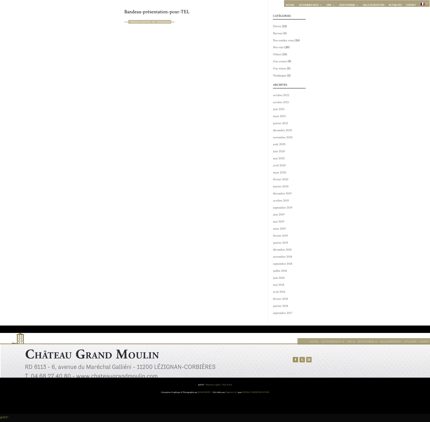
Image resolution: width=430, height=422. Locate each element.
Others (277, 54)
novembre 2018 (282, 257)
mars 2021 (279, 116)
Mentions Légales (213, 384)
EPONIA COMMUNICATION (256, 392)
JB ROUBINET (204, 392)
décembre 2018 (282, 250)
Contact (411, 5)
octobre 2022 (281, 95)
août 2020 (279, 144)
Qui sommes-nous (308, 5)
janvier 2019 (280, 243)
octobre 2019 (281, 200)
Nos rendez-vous (283, 40)
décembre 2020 (282, 130)
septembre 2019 (282, 208)
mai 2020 (279, 158)
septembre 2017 (282, 313)
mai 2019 (278, 221)
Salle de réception (373, 5)
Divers (277, 26)
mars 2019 (279, 229)
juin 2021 (279, 109)
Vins (328, 5)
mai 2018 (278, 285)
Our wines (279, 68)
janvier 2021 (280, 123)
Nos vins (278, 47)
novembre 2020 (283, 137)
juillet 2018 (280, 271)
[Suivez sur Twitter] (302, 359)
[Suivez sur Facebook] (295, 359)
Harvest (278, 33)
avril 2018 (279, 292)
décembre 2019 (282, 193)
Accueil (290, 5)
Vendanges (279, 75)
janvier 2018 (280, 306)
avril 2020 (279, 165)
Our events (280, 61)
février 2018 (280, 299)
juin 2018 (279, 278)
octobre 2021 (281, 102)
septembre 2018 (282, 264)
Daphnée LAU (231, 392)
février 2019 (280, 236)
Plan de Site (227, 384)
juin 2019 (279, 214)
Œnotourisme (347, 5)
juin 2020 (279, 151)
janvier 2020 (281, 186)
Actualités (395, 5)
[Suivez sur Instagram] (309, 359)
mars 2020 (279, 172)
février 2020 (280, 179)
